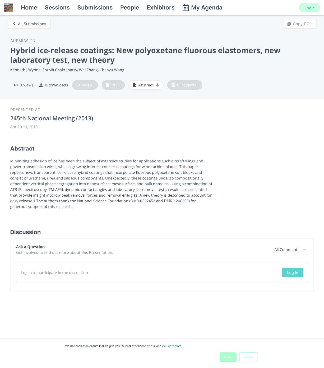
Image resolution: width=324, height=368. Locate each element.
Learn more (174, 346)
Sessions (57, 7)
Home (29, 7)
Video (87, 85)
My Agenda (206, 7)
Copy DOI (301, 23)
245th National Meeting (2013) (51, 118)
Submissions (95, 7)
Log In (292, 272)
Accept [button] (228, 357)
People (129, 7)
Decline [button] (248, 357)
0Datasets (186, 85)
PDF (115, 85)
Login (310, 7)
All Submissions (32, 23)
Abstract (146, 85)
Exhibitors (161, 7)
